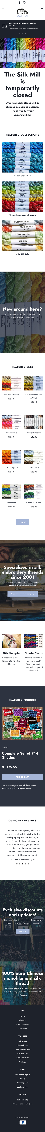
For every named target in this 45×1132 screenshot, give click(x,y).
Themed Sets (22, 1045)
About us (22, 1020)
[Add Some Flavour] (11, 383)
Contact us (22, 1028)
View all (23, 522)
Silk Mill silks (22, 1099)
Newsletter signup (22, 1074)
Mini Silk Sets (22, 254)
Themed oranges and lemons (22, 214)
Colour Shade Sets (22, 175)
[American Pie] (11, 422)
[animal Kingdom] (11, 457)
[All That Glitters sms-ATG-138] (33, 383)
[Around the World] (33, 491)
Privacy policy (22, 1082)
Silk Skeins (22, 1041)
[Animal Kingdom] (33, 422)
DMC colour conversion (22, 1103)
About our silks (22, 1024)
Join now (22, 931)
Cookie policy (22, 1086)
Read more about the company (22, 594)
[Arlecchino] (11, 491)
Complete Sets (22, 1057)
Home (22, 1016)
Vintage (22, 1061)
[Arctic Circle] (33, 457)
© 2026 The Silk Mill (21, 1117)
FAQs (22, 1078)
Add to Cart (22, 777)
